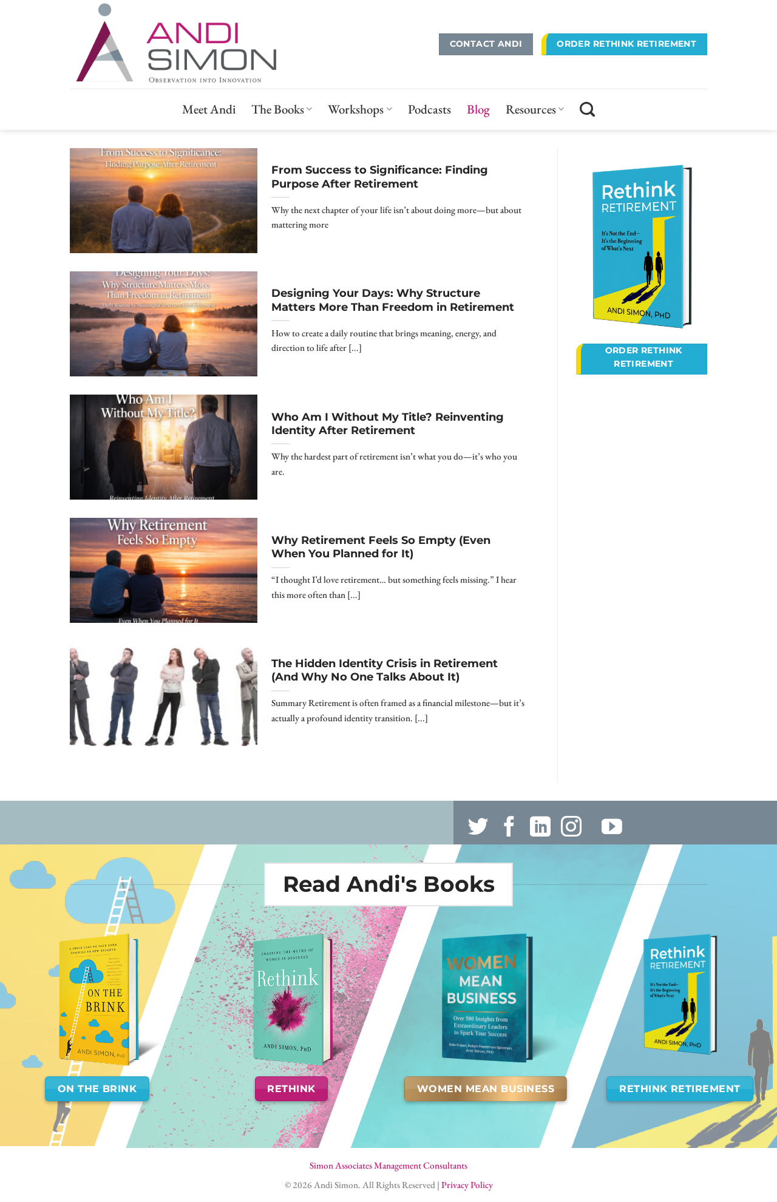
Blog (478, 109)
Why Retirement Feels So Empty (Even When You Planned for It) (380, 547)
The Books (277, 109)
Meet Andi (209, 109)
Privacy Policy (467, 1185)
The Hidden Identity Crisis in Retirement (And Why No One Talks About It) (384, 670)
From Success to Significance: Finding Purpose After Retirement (379, 176)
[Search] (587, 109)
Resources (531, 109)
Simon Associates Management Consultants (388, 1166)
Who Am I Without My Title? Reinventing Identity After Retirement (387, 423)
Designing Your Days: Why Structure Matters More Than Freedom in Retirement (392, 300)
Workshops (356, 109)
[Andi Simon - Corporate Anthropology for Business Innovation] (190, 44)
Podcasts (429, 109)
